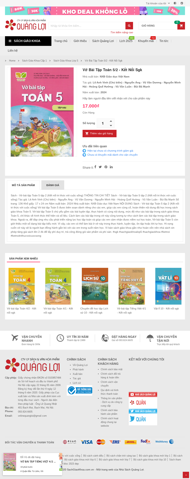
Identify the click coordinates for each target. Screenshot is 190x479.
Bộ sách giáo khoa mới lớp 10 (149, 459)
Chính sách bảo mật (111, 369)
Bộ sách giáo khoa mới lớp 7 (114, 459)
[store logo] (25, 25)
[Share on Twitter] (100, 167)
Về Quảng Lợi (80, 365)
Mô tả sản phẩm (23, 185)
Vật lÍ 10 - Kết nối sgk (166, 308)
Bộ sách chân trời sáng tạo (121, 455)
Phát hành (78, 369)
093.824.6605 (25, 411)
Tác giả (77, 378)
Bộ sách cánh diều (93, 455)
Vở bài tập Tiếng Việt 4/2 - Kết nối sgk (38, 462)
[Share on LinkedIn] (111, 167)
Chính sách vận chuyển (109, 384)
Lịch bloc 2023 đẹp (68, 463)
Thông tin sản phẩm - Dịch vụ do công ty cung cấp (111, 402)
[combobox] (87, 25)
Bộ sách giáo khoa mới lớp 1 (154, 455)
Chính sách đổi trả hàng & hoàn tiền (110, 375)
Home (12, 60)
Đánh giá (52, 185)
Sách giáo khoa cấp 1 (34, 60)
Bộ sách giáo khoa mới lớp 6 (80, 459)
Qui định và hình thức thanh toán (109, 392)
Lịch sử (77, 382)
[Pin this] (105, 167)
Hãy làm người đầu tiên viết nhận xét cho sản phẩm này (116, 98)
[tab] (23, 185)
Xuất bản (77, 374)
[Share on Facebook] (95, 167)
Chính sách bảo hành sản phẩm (109, 412)
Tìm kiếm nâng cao (121, 32)
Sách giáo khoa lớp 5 (65, 60)
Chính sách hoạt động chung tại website (109, 422)
